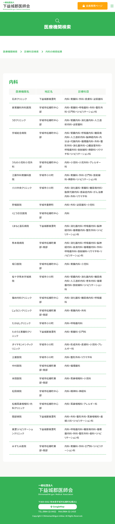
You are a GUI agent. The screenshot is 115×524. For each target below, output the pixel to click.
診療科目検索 (31, 51)
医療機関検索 (10, 51)
